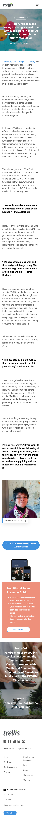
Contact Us (28, 775)
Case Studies (21, 17)
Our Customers (10, 767)
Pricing (7, 772)
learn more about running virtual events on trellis (21, 545)
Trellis (15, 43)
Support (26, 770)
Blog (25, 765)
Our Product (9, 762)
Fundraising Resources (28, 758)
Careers (26, 780)
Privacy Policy (25, 748)
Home (6, 757)
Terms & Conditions (11, 748)
